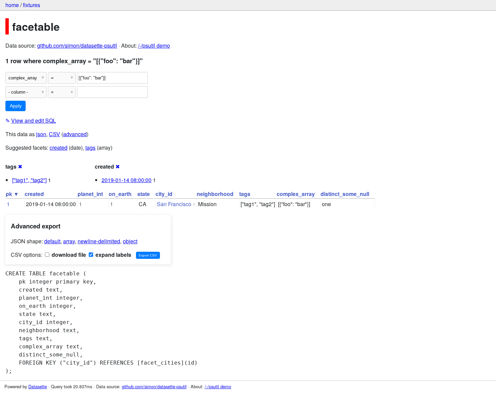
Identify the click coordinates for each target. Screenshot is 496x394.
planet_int (90, 194)
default (52, 241)
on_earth (120, 194)
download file (68, 254)
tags (90, 147)
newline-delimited (99, 241)
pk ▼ (12, 194)
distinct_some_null (345, 194)
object (130, 241)
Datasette (37, 386)
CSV (54, 134)
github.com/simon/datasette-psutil (77, 45)
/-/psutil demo (154, 45)
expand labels (112, 254)
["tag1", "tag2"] (29, 180)
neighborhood (215, 194)
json (41, 134)
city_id (164, 194)
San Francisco (174, 204)
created (58, 147)
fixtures (31, 5)
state (143, 194)
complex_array (296, 194)
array (69, 241)
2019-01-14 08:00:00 (126, 180)
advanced (75, 134)
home (12, 5)
